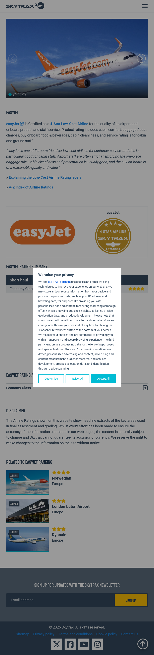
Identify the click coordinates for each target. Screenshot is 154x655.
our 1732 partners (59, 282)
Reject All (77, 378)
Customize (51, 378)
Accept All (103, 378)
